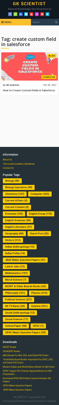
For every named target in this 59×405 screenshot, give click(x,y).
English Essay (40, 213)
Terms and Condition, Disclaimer (19, 164)
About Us (7, 159)
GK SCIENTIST (29, 4)
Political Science (18, 299)
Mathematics (16, 273)
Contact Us (8, 168)
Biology (12, 180)
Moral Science (15, 279)
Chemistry (14, 193)
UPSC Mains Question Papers (25, 332)
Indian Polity (15, 253)
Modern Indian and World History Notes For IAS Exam (29, 367)
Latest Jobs (15, 266)
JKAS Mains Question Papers (25, 259)
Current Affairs (16, 200)
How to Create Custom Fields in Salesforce (29, 90)
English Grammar (18, 220)
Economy (14, 213)
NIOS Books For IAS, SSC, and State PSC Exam (26, 355)
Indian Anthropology (19, 246)
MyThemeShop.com (23, 401)
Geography (14, 233)
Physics (39, 292)
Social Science (16, 319)
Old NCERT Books (11, 351)
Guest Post (39, 233)
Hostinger (51, 401)
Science (39, 306)
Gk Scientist (12, 84)
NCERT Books (9, 347)
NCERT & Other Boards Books (25, 286)
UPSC (38, 325)
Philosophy (15, 292)
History (13, 240)
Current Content (17, 207)
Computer (40, 193)
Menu (7, 22)
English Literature (18, 226)
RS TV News (15, 306)
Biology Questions (18, 187)
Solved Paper (16, 325)
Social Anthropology (20, 312)
